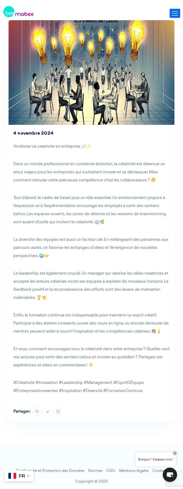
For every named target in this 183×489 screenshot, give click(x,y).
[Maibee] (18, 12)
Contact (159, 470)
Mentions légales (134, 470)
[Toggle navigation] (175, 13)
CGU (110, 470)
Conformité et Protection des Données (50, 470)
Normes (95, 470)
